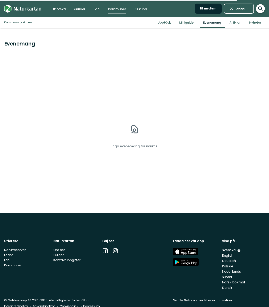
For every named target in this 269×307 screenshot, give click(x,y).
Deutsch (229, 260)
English (227, 255)
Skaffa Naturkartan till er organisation (202, 300)
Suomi (227, 277)
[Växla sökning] (260, 8)
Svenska (229, 250)
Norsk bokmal (233, 282)
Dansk (227, 287)
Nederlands (231, 271)
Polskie (227, 266)
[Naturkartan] (22, 9)
